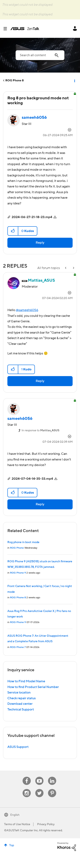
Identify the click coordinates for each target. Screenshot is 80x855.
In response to (40, 430)
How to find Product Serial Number (33, 687)
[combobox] (40, 55)
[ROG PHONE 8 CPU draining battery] (73, 268)
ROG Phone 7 (18, 647)
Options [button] (74, 80)
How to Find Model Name (26, 681)
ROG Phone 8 (14, 80)
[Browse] (6, 29)
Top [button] (11, 845)
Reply (40, 243)
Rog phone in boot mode (23, 542)
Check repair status (21, 698)
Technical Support (20, 709)
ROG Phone (17, 547)
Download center (20, 704)
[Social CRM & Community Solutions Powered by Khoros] (66, 846)
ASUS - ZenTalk (24, 29)
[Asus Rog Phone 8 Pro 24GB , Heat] (66, 268)
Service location (19, 692)
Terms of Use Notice (17, 824)
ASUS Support (18, 747)
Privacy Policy (46, 824)
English (14, 815)
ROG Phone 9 (18, 572)
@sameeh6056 (27, 310)
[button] (13, 231)
